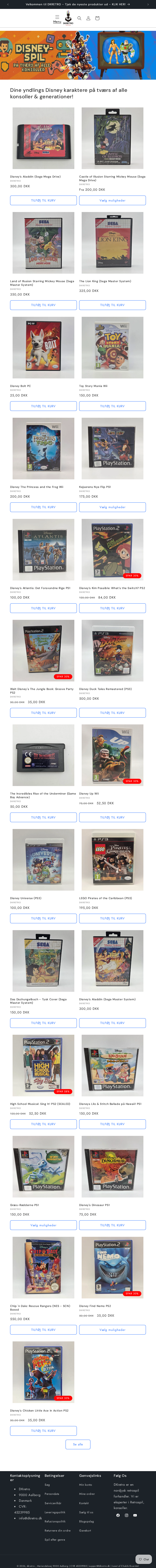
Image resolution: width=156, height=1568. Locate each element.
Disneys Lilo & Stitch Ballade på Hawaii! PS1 (110, 1104)
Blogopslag (86, 1521)
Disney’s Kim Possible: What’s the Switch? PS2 (112, 588)
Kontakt (84, 1503)
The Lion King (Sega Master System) (105, 281)
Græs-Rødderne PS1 (24, 1205)
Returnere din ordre (57, 1530)
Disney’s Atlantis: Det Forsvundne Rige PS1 (40, 588)
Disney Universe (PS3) (25, 898)
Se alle (78, 1444)
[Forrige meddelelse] (7, 4)
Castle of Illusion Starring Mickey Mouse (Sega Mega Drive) (112, 178)
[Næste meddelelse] (148, 4)
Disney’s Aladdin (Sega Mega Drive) (35, 176)
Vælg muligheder (113, 200)
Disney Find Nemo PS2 (95, 1306)
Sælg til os (86, 1512)
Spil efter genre (55, 1540)
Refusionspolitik (55, 1521)
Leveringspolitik (55, 1512)
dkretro (31, 1566)
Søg (47, 1485)
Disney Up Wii (89, 793)
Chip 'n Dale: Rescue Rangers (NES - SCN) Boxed (40, 1307)
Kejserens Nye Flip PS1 (95, 487)
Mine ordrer (87, 1494)
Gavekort (85, 1530)
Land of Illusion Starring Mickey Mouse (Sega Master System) (42, 283)
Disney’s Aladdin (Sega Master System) (107, 999)
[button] (57, 18)
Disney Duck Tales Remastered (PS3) (105, 689)
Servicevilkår (53, 1503)
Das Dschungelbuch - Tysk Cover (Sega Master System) (38, 1001)
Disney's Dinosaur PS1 (94, 1205)
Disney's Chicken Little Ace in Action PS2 (39, 1410)
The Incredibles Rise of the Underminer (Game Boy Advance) (43, 795)
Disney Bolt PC (20, 386)
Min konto (85, 1485)
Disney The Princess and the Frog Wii (36, 487)
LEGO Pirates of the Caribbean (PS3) (105, 898)
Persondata (52, 1494)
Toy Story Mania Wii (93, 386)
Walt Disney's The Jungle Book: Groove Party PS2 (42, 690)
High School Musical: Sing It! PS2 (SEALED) (40, 1104)
